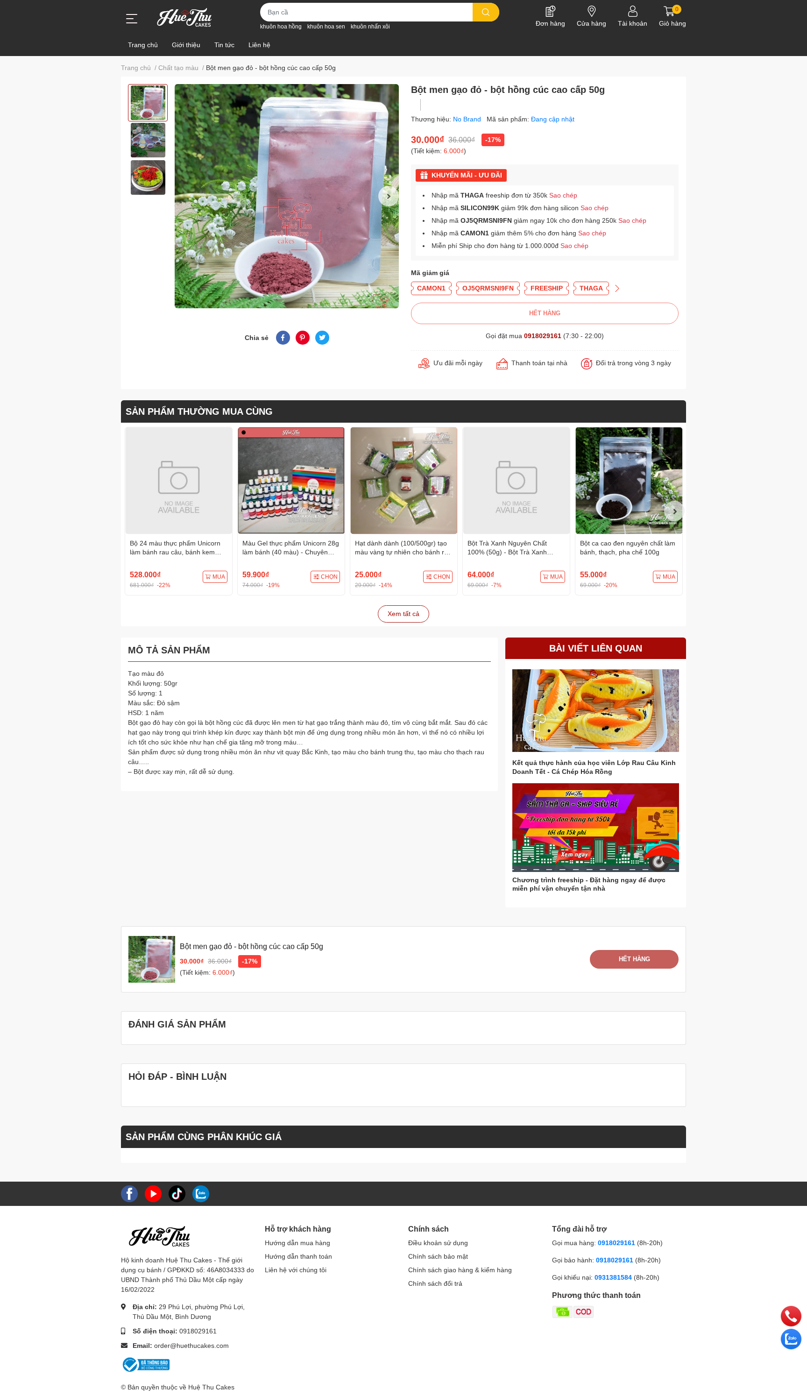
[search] (486, 12)
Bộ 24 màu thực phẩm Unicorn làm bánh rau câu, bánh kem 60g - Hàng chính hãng (175, 552)
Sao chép (563, 195)
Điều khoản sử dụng (438, 1243)
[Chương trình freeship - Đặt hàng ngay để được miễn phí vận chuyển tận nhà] (595, 827)
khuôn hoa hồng (281, 26)
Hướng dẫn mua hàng (297, 1243)
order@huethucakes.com (191, 1345)
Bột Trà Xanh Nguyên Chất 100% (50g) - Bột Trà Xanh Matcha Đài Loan (507, 552)
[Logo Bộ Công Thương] (145, 1364)
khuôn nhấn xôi (370, 26)
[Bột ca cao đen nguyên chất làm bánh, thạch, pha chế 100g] (628, 480)
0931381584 (614, 1277)
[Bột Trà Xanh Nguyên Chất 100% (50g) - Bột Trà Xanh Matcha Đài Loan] (516, 480)
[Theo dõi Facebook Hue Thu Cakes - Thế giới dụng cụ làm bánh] (129, 1193)
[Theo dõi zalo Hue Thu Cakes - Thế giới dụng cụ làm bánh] (200, 1193)
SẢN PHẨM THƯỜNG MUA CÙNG (199, 411)
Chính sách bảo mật (438, 1256)
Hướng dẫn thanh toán (298, 1256)
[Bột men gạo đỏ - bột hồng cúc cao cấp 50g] (287, 196)
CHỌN (329, 577)
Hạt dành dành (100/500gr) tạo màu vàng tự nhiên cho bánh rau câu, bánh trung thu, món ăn (403, 552)
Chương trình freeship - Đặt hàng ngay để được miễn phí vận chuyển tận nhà (588, 884)
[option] (148, 102)
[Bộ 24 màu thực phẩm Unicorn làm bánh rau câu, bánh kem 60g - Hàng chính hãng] (178, 480)
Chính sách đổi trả (435, 1283)
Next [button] (388, 196)
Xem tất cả (403, 613)
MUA (218, 577)
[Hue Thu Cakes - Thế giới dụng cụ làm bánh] (184, 17)
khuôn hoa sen (326, 26)
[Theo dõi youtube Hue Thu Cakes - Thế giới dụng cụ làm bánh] (153, 1193)
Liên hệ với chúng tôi (295, 1270)
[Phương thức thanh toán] (609, 1311)
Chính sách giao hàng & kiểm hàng (460, 1270)
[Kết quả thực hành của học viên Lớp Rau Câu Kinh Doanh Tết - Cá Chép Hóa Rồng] (595, 710)
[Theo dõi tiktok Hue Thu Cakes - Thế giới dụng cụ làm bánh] (177, 1193)
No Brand (468, 119)
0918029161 (542, 336)
